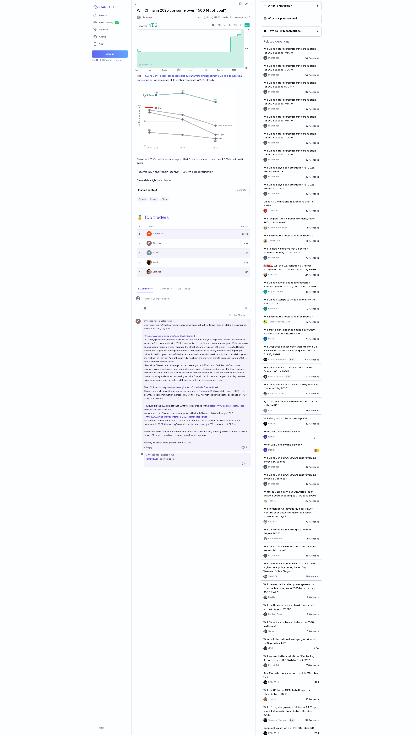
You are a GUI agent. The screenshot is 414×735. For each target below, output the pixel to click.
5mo (171, 454)
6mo (169, 321)
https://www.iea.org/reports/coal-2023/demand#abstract (176, 416)
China (164, 199)
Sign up (109, 53)
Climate (142, 199)
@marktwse (152, 458)
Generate (241, 190)
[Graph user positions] (213, 25)
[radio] (220, 25)
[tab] (145, 289)
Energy (154, 199)
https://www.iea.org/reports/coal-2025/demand (169, 336)
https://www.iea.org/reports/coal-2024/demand (187, 387)
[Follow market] (240, 3)
